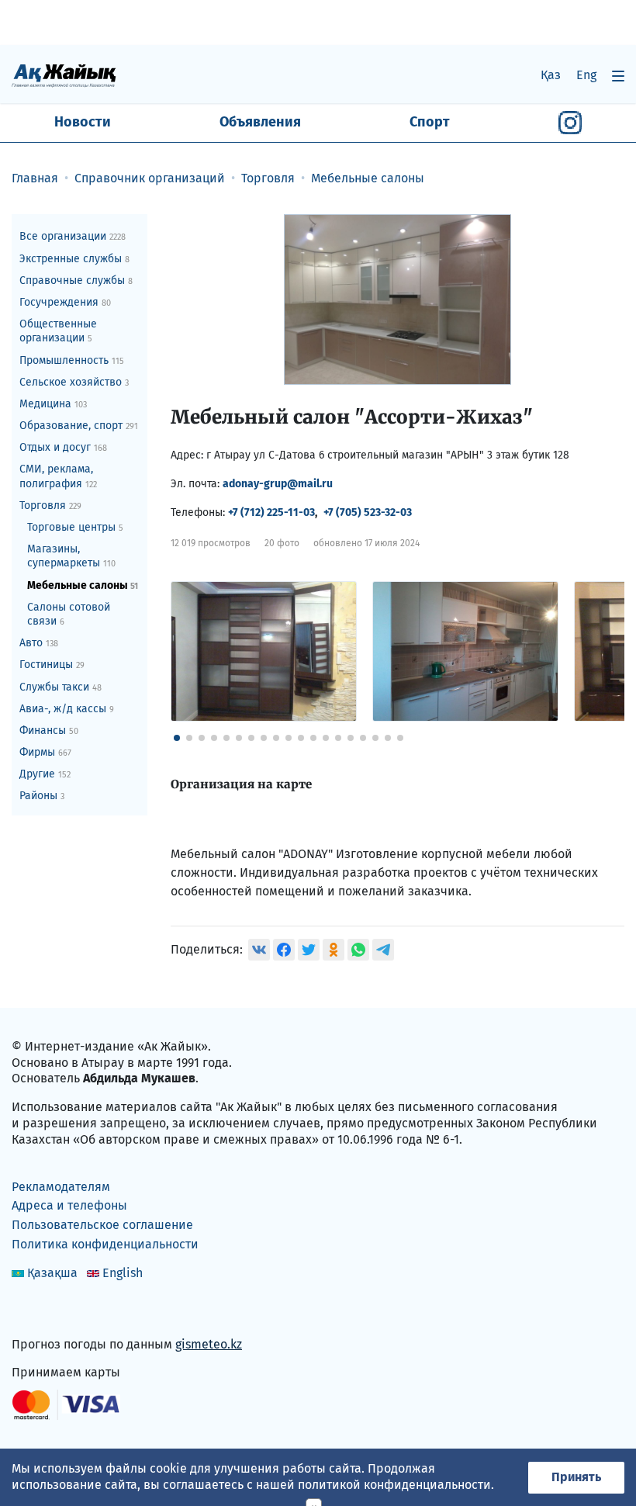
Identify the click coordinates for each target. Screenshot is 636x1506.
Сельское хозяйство (74, 382)
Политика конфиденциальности (105, 1244)
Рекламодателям (61, 1186)
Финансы (48, 730)
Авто (38, 642)
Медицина (53, 403)
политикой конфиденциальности (394, 1484)
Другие (45, 774)
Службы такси (60, 687)
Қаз (551, 75)
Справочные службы (76, 280)
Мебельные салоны (82, 585)
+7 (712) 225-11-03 (271, 512)
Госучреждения (65, 302)
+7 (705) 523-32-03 (367, 512)
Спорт (430, 121)
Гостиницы (52, 664)
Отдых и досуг (63, 447)
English (122, 1272)
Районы (41, 795)
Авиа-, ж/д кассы (66, 708)
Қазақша (52, 1272)
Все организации (72, 236)
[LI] (46, 1310)
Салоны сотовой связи (68, 614)
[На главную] (64, 75)
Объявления (260, 121)
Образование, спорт (78, 425)
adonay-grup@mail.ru (278, 483)
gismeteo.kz (208, 1344)
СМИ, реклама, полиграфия (58, 476)
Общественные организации (58, 330)
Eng (586, 75)
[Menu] (618, 76)
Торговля (50, 505)
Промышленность (71, 360)
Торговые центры (75, 527)
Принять (576, 1477)
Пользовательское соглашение (102, 1224)
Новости (82, 121)
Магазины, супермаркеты (71, 556)
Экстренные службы (74, 258)
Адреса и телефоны (69, 1205)
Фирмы (45, 752)
